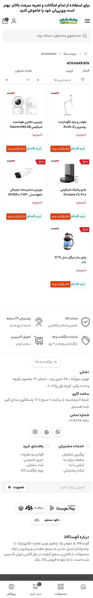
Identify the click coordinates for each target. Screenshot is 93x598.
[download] (47, 520)
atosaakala (48, 53)
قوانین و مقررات (32, 454)
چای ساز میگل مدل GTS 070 (70, 260)
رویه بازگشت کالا (32, 470)
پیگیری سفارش (73, 454)
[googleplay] (62, 508)
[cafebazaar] (31, 508)
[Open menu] (87, 21)
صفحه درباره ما (73, 460)
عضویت (18, 487)
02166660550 (79, 420)
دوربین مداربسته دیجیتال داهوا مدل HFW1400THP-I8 (25, 192)
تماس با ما (76, 465)
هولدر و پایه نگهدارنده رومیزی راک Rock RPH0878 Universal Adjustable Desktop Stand (72, 125)
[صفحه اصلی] (85, 53)
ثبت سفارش (34, 465)
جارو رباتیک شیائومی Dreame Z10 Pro (73, 192)
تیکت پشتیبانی (73, 470)
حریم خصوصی (33, 460)
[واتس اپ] (58, 431)
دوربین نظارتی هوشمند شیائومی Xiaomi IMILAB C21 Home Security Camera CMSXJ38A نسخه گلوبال (26, 125)
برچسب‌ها (70, 53)
